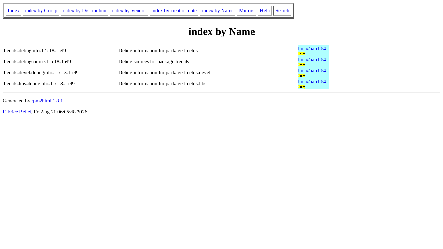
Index (13, 10)
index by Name (217, 10)
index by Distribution (84, 10)
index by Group (41, 10)
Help (265, 10)
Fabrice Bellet (17, 111)
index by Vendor (129, 10)
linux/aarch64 (312, 48)
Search (282, 10)
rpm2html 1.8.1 (47, 100)
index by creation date (174, 10)
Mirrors (246, 10)
